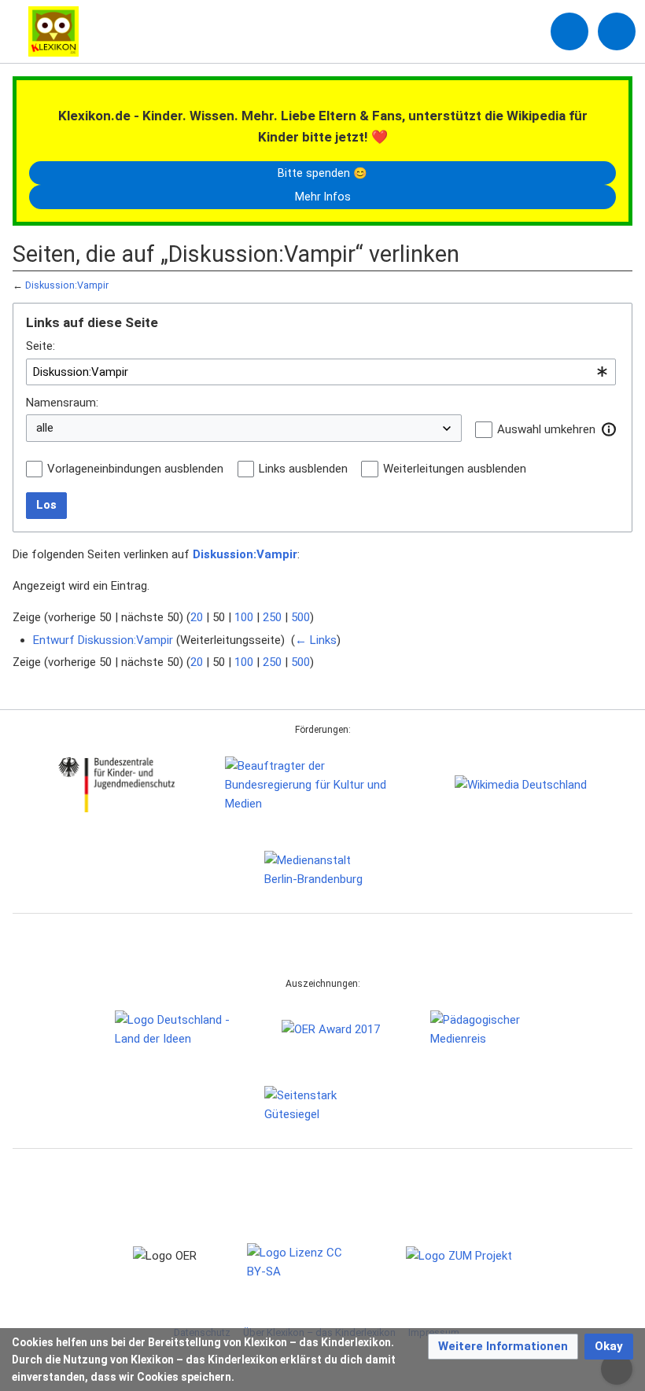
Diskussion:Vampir (67, 285)
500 (300, 617)
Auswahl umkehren (546, 429)
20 (196, 617)
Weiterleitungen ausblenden (454, 469)
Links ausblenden (303, 469)
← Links (316, 640)
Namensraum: (62, 403)
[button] (608, 429)
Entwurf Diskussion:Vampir (103, 640)
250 (272, 617)
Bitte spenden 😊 (322, 173)
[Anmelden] (569, 31)
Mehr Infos (323, 196)
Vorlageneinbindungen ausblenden (135, 469)
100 (243, 617)
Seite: (40, 346)
